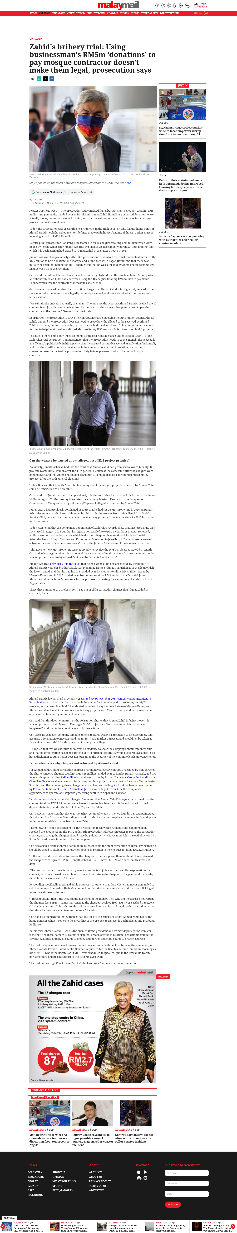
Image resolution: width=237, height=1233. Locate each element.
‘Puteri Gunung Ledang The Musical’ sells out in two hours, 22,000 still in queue (217, 1228)
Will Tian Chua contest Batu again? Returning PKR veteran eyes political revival (27, 1228)
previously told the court (65, 563)
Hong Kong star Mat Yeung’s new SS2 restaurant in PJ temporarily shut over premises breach (74, 1228)
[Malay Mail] (118, 9)
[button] (90, 192)
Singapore (36, 1176)
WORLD (80, 13)
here (128, 182)
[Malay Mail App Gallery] (139, 1180)
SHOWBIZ (112, 13)
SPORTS (135, 13)
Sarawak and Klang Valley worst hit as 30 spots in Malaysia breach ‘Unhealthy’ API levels (170, 1228)
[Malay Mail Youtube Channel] (181, 5)
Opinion (58, 1176)
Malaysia (18, 1223)
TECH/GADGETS (149, 13)
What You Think (169, 13)
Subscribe (173, 1204)
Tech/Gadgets (63, 1190)
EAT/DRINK (99, 13)
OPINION (124, 13)
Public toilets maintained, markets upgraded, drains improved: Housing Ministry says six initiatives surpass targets (181, 185)
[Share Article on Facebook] (51, 80)
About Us (200, 4)
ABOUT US (96, 1176)
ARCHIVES (96, 1172)
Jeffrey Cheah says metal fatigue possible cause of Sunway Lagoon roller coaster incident (92, 1140)
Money (33, 1185)
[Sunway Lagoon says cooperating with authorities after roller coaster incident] (135, 1113)
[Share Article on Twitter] (45, 80)
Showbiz (65, 1223)
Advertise (200, 6)
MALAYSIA (44, 13)
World (33, 1181)
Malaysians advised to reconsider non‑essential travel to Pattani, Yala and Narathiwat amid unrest (123, 1228)
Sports (57, 1185)
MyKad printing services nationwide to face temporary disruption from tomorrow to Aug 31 (49, 1140)
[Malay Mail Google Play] (145, 1174)
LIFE (89, 13)
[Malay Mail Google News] (145, 1180)
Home (33, 13)
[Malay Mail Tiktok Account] (175, 5)
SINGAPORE (58, 13)
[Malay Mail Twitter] (164, 5)
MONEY (70, 13)
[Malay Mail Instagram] (169, 5)
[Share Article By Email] (32, 80)
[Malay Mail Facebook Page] (157, 5)
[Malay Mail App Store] (139, 1174)
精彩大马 (198, 13)
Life (31, 1190)
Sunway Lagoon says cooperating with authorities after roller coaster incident (134, 1138)
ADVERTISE (96, 1190)
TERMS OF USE (98, 1185)
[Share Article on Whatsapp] (39, 80)
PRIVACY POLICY (100, 1181)
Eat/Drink (35, 1194)
